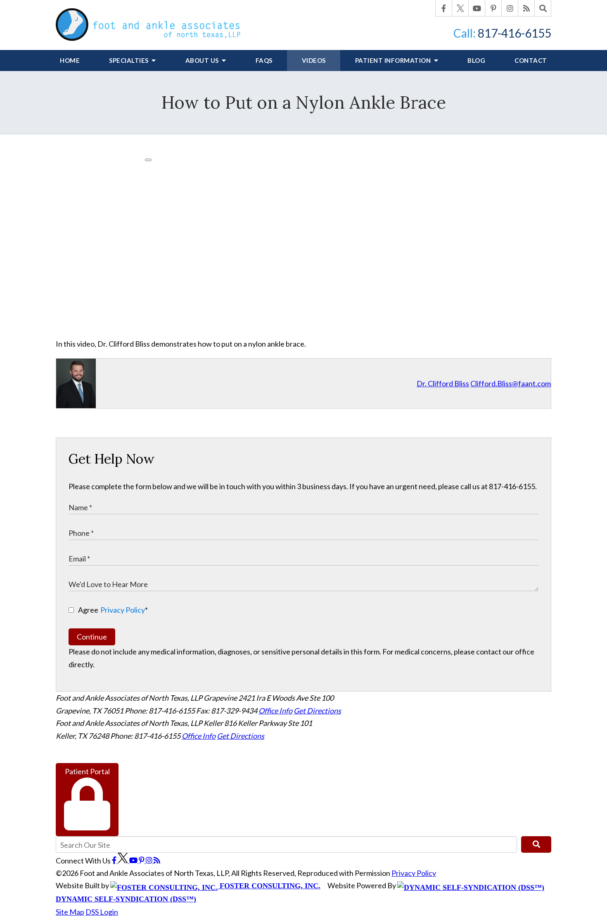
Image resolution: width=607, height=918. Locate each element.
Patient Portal (87, 771)
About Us (203, 60)
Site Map (70, 911)
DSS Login (101, 911)
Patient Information (393, 60)
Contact (531, 60)
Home (70, 60)
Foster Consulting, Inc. (269, 886)
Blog (476, 60)
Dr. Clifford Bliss (443, 383)
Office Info (275, 710)
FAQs (264, 60)
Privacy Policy (122, 609)
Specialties (129, 60)
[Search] (543, 8)
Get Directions (317, 710)
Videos (314, 60)
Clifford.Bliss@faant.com (510, 383)
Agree (113, 609)
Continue (92, 636)
